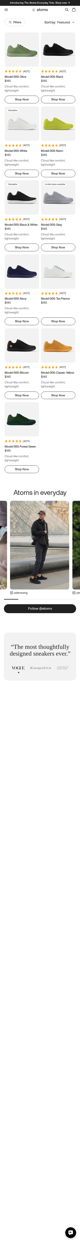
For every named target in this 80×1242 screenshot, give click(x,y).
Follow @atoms (40, 608)
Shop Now (22, 99)
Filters (17, 22)
